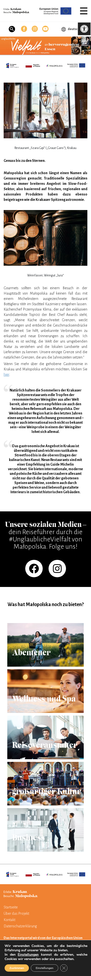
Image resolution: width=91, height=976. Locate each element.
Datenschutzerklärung (20, 926)
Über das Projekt (16, 913)
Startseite (11, 907)
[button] (83, 11)
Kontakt (9, 920)
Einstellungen (44, 968)
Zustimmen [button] (16, 968)
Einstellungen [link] (28, 954)
